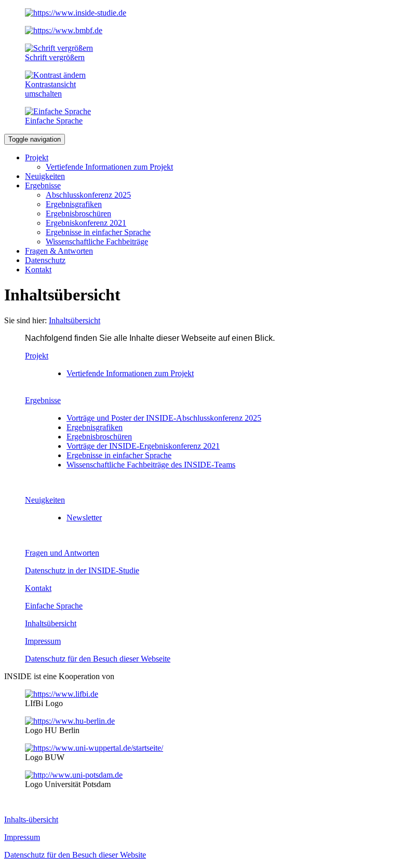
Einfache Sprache (54, 605)
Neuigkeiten (45, 176)
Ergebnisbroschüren (78, 213)
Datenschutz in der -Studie (82, 570)
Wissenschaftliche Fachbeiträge (97, 241)
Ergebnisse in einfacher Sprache (98, 232)
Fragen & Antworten (59, 250)
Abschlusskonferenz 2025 (88, 194)
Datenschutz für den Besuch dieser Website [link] (75, 854)
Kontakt (38, 269)
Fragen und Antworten (62, 552)
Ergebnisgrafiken (74, 204)
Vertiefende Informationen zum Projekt (109, 166)
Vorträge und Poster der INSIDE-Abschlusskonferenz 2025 (163, 418)
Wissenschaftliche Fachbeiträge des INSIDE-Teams (150, 464)
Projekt (36, 157)
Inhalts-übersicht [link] (31, 819)
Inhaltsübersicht (50, 623)
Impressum (43, 641)
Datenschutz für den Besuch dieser (97, 658)
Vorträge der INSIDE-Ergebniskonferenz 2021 (143, 446)
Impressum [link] (22, 837)
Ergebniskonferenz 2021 (86, 222)
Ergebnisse (43, 185)
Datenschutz (45, 260)
